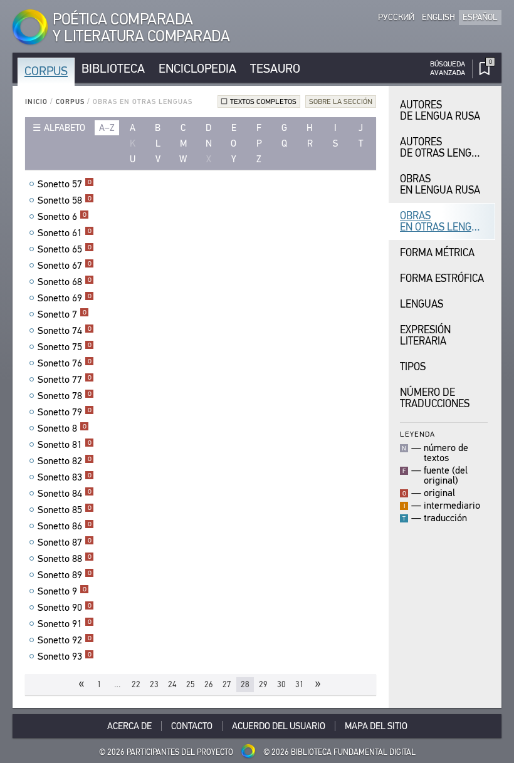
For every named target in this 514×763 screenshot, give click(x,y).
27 (227, 684)
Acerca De (129, 726)
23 (154, 684)
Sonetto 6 (62, 216)
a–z (107, 127)
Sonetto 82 (65, 461)
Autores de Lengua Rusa (440, 110)
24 (172, 684)
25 (190, 684)
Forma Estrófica (442, 278)
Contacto (191, 726)
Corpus (46, 71)
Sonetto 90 (65, 607)
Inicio (36, 102)
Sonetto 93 (65, 656)
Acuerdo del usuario (278, 726)
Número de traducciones (434, 398)
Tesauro (275, 68)
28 (245, 684)
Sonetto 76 (65, 363)
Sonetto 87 (65, 542)
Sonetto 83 (65, 477)
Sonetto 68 (65, 282)
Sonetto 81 (65, 444)
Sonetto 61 (65, 233)
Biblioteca (113, 68)
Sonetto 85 (65, 510)
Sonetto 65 (65, 249)
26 (208, 684)
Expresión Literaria (425, 335)
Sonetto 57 (65, 184)
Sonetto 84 (65, 493)
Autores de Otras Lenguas (445, 147)
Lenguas (421, 304)
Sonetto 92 (65, 640)
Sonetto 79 (65, 412)
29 (263, 684)
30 (281, 684)
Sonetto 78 (65, 396)
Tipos (413, 366)
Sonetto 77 (65, 379)
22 (136, 684)
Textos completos (263, 101)
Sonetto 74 (65, 330)
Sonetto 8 (62, 428)
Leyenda (417, 434)
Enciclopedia (197, 68)
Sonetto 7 (62, 314)
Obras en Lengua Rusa (440, 184)
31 (299, 684)
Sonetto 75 (65, 347)
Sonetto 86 (65, 526)
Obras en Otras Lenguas (445, 221)
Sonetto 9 (62, 591)
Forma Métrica (437, 252)
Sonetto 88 (65, 558)
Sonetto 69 (65, 298)
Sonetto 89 (65, 575)
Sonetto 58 (65, 200)
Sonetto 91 (65, 624)
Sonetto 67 (65, 265)
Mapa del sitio (376, 726)
